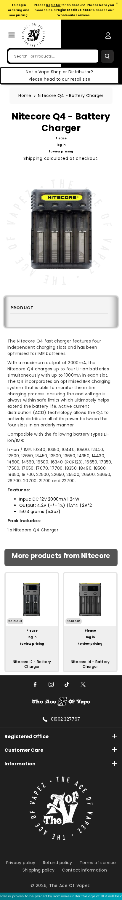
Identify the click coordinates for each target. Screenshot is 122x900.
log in (61, 145)
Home (24, 95)
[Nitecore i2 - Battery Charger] (32, 599)
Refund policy (57, 863)
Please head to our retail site (59, 79)
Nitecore (95, 556)
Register (53, 5)
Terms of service (98, 863)
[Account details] (108, 35)
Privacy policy (21, 863)
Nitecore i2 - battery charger (32, 664)
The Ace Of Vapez (69, 885)
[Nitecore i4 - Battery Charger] (90, 599)
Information (20, 763)
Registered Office (26, 736)
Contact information (84, 870)
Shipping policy (39, 870)
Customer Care (23, 750)
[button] (11, 35)
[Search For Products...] (107, 56)
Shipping (33, 158)
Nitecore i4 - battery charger (90, 664)
